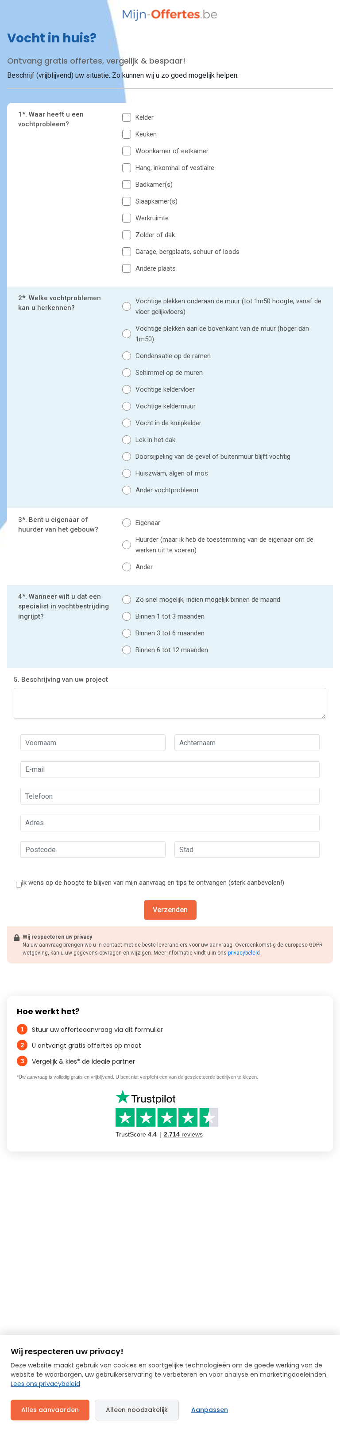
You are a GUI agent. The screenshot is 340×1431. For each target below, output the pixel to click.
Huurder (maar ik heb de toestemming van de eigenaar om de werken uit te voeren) (224, 545)
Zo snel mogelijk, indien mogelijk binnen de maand (207, 600)
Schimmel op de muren (169, 373)
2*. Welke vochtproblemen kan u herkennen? (59, 303)
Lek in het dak (155, 440)
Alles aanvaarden (50, 1409)
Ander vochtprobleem (166, 490)
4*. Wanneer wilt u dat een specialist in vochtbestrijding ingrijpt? (63, 606)
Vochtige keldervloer (165, 389)
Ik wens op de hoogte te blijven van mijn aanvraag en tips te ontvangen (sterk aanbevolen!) (153, 883)
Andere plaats (155, 268)
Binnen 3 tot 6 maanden (170, 633)
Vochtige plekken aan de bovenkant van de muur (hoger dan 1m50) (222, 334)
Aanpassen (209, 1409)
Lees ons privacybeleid (45, 1383)
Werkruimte (152, 218)
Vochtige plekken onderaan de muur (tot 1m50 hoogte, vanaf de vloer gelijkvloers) (228, 306)
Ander (144, 567)
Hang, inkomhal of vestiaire (174, 168)
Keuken (146, 134)
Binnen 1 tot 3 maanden (170, 616)
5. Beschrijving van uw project (61, 679)
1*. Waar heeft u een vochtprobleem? (51, 119)
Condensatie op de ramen (173, 356)
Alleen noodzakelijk (137, 1409)
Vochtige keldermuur (165, 406)
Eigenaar (147, 523)
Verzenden (170, 910)
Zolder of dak (155, 235)
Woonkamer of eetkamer (172, 151)
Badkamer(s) (154, 185)
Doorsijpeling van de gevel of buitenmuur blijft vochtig (212, 457)
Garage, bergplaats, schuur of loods (187, 252)
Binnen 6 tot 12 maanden (171, 650)
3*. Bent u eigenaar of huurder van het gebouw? (58, 525)
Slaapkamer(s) (156, 201)
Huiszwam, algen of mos (171, 473)
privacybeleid (244, 953)
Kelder (144, 117)
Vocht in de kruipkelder (168, 423)
